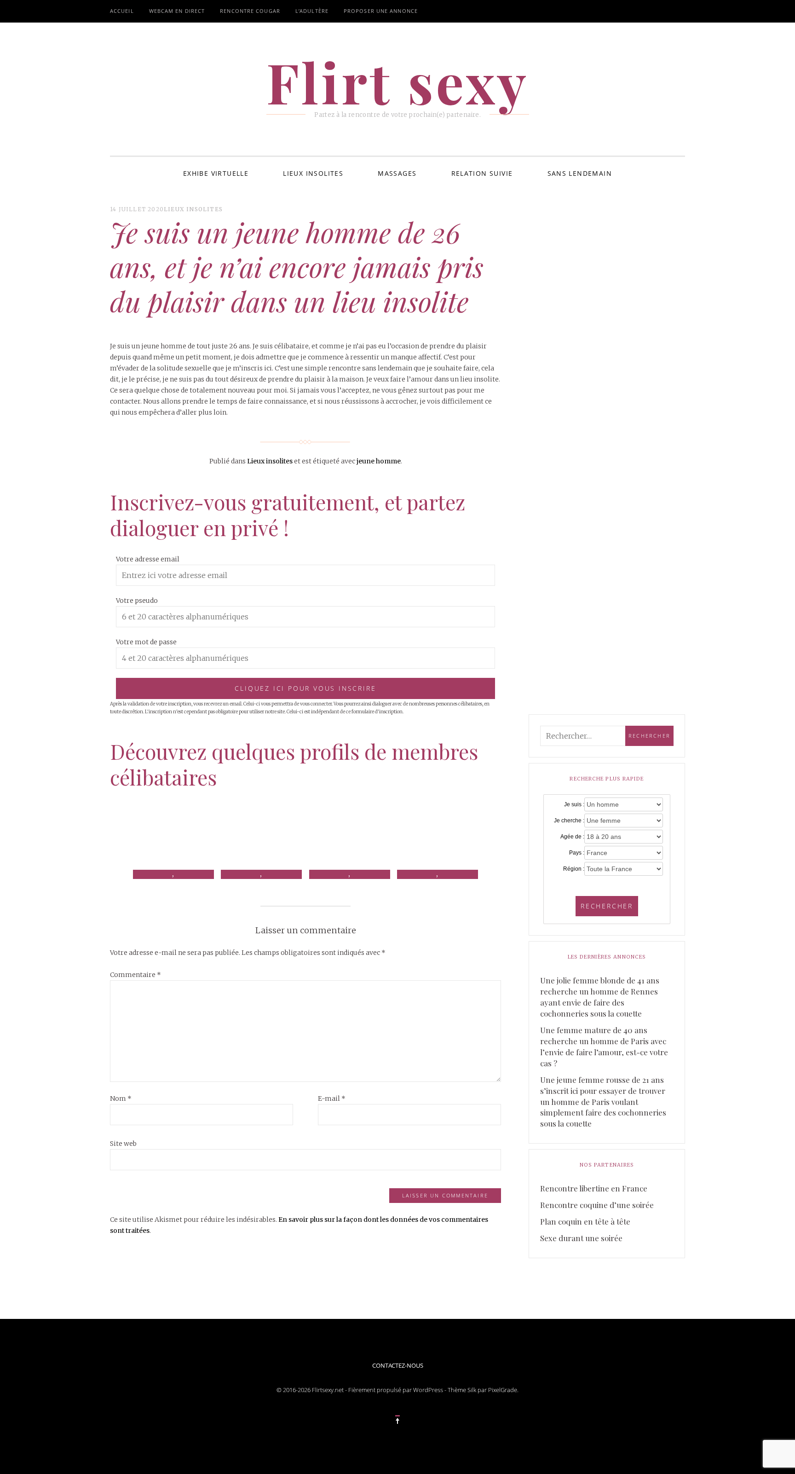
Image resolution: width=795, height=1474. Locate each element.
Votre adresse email (147, 559)
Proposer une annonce (381, 10)
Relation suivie (482, 173)
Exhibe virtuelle (215, 173)
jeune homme (379, 461)
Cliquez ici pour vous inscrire (305, 688)
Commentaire (135, 975)
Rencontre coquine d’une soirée (597, 1205)
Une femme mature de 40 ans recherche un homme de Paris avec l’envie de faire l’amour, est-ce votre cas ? (604, 1046)
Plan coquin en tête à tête (585, 1221)
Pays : (576, 853)
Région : (573, 869)
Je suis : (574, 804)
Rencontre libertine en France (593, 1188)
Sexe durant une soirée (581, 1238)
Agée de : (572, 836)
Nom (121, 1098)
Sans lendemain (579, 173)
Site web (123, 1143)
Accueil (122, 10)
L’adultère (311, 10)
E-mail (332, 1098)
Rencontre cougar (250, 10)
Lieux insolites (313, 173)
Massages (397, 173)
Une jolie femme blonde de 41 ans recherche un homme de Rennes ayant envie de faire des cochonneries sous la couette (599, 996)
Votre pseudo (137, 600)
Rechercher (607, 906)
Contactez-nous (397, 1365)
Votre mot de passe (146, 642)
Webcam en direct (177, 10)
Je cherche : (569, 820)
